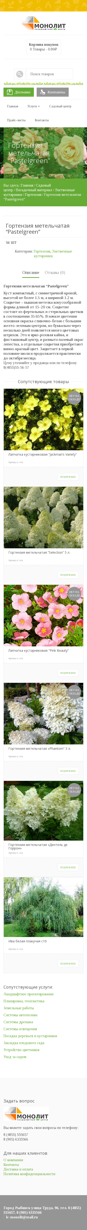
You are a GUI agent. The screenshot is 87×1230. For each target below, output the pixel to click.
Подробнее (68, 476)
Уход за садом (14, 1057)
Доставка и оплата (18, 1169)
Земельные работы (18, 1008)
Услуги (33, 106)
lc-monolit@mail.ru (22, 1217)
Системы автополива (20, 1015)
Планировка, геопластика (23, 1001)
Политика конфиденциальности (29, 1174)
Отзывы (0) (55, 272)
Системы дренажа (18, 1022)
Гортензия (33, 195)
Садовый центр (60, 106)
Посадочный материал (34, 190)
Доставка (22, 92)
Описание (30, 272)
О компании (13, 1160)
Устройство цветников (21, 1050)
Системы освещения (20, 1029)
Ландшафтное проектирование (28, 994)
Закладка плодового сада (23, 1043)
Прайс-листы (16, 120)
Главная (12, 106)
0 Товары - (43, 47)
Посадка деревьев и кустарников (30, 1036)
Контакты (56, 92)
